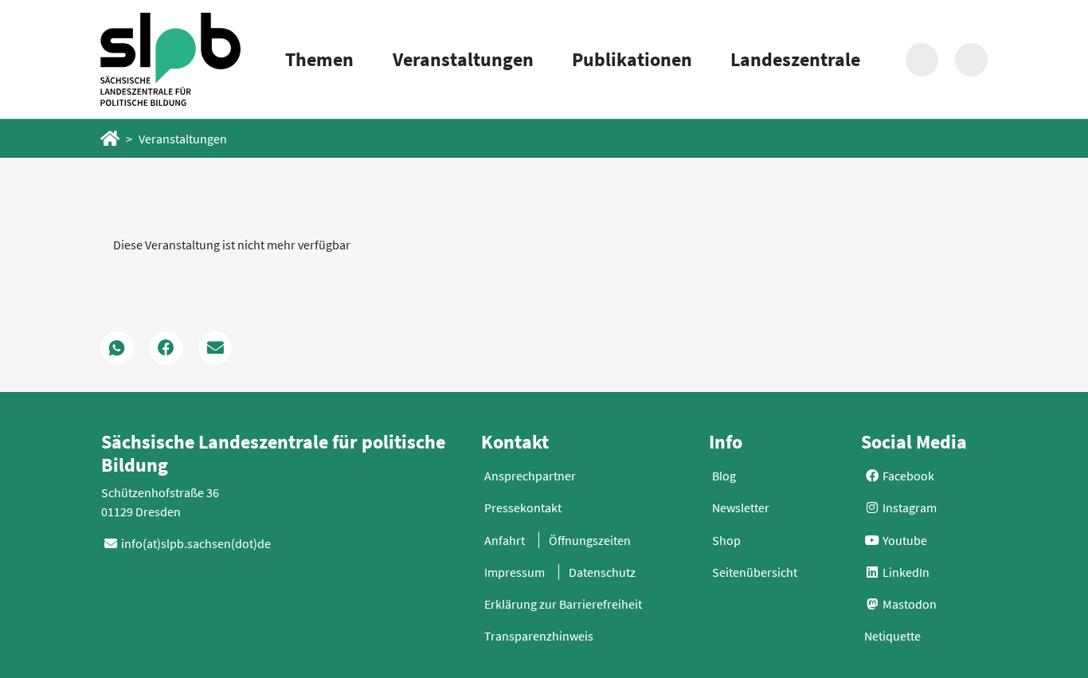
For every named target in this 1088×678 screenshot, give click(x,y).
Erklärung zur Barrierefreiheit (563, 604)
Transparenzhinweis (538, 636)
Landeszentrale (795, 59)
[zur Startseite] (170, 59)
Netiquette (892, 636)
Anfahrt (504, 540)
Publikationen (632, 59)
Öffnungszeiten (590, 540)
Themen (319, 59)
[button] (117, 348)
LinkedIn (904, 572)
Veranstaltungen (463, 59)
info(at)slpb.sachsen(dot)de (196, 543)
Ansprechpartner (530, 476)
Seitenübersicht (754, 572)
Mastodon (908, 604)
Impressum (514, 572)
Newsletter (740, 507)
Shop (726, 540)
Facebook (907, 476)
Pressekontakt (523, 507)
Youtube (903, 540)
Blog (724, 476)
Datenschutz (602, 572)
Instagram (908, 507)
